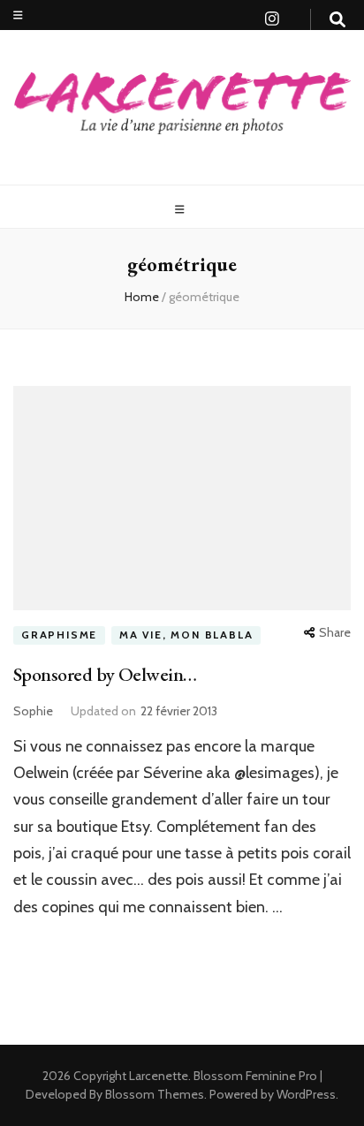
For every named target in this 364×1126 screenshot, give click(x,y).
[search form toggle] (337, 19)
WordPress (306, 1094)
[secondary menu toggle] (18, 15)
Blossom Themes (153, 1094)
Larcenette (158, 1076)
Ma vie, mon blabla (186, 634)
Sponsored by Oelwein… (104, 674)
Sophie (33, 711)
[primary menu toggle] (182, 209)
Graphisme (59, 634)
